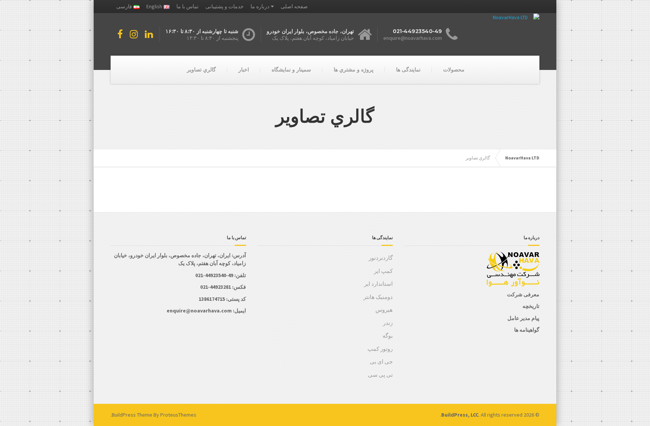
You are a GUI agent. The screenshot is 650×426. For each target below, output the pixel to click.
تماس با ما (187, 6)
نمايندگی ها (408, 69)
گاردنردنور (381, 257)
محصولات (454, 69)
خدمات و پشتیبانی (224, 6)
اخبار (243, 69)
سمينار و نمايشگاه (291, 69)
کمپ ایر (383, 270)
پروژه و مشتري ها (354, 69)
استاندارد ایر (378, 283)
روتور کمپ (380, 348)
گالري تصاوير (201, 69)
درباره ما (260, 6)
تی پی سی (380, 374)
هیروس (384, 309)
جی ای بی (381, 361)
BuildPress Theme (132, 414)
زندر (388, 322)
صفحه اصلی (294, 6)
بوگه (388, 335)
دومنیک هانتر (378, 296)
